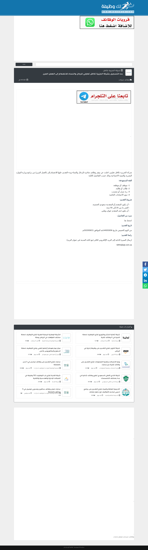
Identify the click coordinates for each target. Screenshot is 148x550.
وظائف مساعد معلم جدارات (123, 537)
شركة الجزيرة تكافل (111, 71)
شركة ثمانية (115, 341)
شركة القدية (55, 382)
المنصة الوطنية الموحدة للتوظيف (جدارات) (46, 368)
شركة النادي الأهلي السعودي (110, 382)
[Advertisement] (74, 46)
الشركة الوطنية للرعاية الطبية (50, 341)
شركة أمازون (115, 354)
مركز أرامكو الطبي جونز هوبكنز (50, 354)
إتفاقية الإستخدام (68, 547)
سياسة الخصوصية (79, 547)
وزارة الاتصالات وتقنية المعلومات (109, 368)
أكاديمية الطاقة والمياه (112, 395)
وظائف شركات (124, 80)
